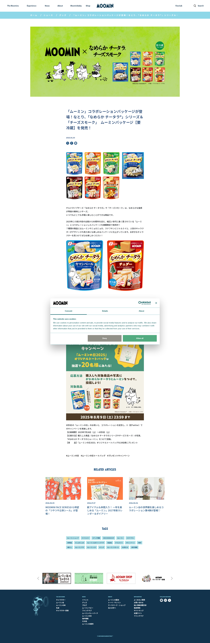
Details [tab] (105, 311)
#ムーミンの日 (72, 455)
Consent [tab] (68, 311)
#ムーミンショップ (73, 538)
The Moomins (60, 597)
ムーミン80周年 (88, 624)
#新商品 (69, 543)
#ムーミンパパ (91, 547)
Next (172, 578)
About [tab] (141, 311)
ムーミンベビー (87, 608)
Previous (38, 578)
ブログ (84, 605)
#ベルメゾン (119, 543)
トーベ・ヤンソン (114, 602)
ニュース (48, 15)
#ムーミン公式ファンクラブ (95, 543)
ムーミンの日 (87, 616)
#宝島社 (109, 543)
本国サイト (138, 613)
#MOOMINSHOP (108, 538)
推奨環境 (137, 608)
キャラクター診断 (62, 610)
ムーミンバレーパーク (90, 613)
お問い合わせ (138, 602)
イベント (85, 600)
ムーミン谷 (60, 602)
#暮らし (69, 547)
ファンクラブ (87, 610)
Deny (104, 338)
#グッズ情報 (96, 538)
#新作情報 (134, 547)
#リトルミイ (85, 538)
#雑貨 (139, 543)
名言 (57, 608)
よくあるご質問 (139, 600)
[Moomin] (105, 6)
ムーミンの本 (61, 605)
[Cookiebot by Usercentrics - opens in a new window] (140, 303)
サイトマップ (138, 610)
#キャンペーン (130, 543)
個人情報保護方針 (140, 605)
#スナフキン (130, 538)
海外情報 (85, 618)
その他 (84, 621)
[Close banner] (156, 303)
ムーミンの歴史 (113, 600)
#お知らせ (125, 547)
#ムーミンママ (79, 547)
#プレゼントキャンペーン (118, 455)
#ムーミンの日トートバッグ (93, 455)
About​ (110, 597)
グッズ (63, 15)
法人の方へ (112, 608)
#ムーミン (120, 538)
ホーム (34, 15)
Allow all (139, 338)
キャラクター (61, 600)
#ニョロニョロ (79, 543)
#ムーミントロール (113, 547)
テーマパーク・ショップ (116, 605)
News (84, 597)
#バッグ (101, 547)
